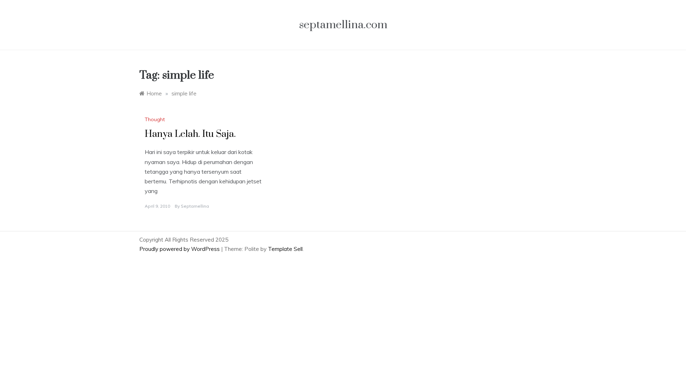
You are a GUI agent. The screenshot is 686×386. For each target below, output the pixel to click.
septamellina (195, 206)
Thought (155, 119)
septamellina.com (343, 25)
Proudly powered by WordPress (180, 249)
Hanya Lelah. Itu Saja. (190, 134)
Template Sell (285, 249)
